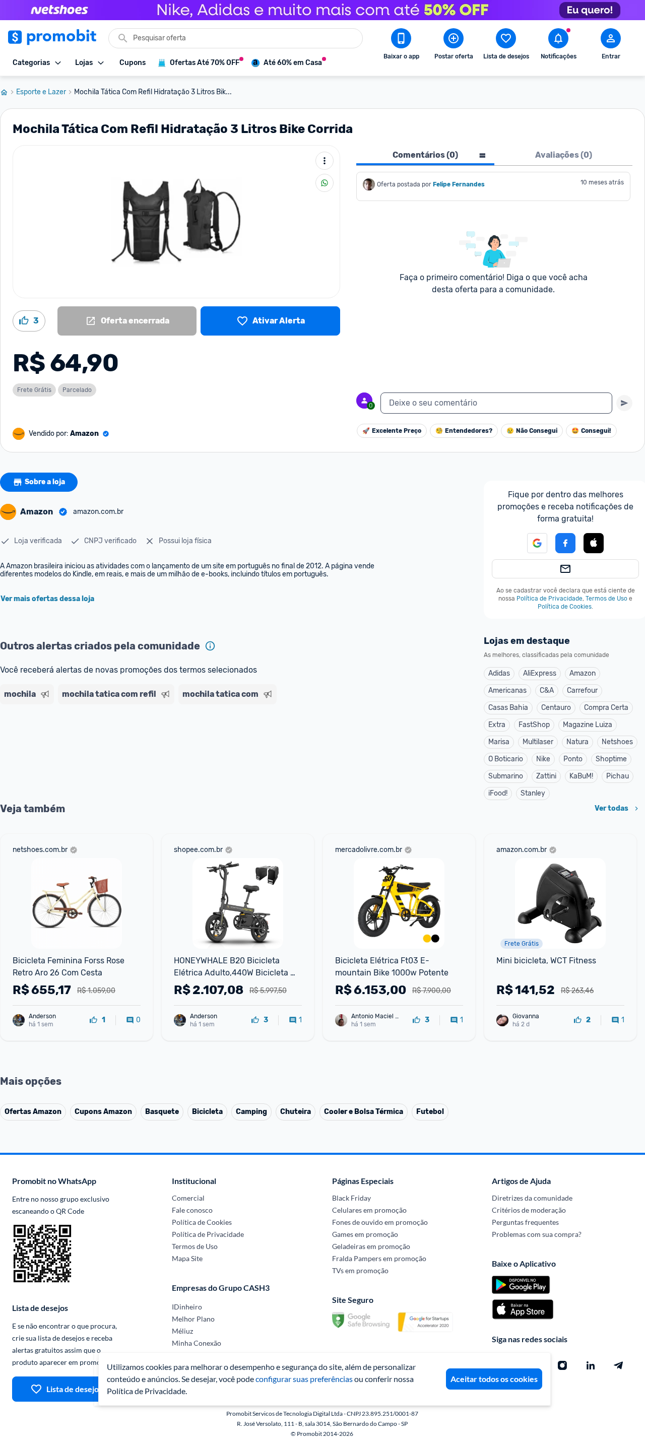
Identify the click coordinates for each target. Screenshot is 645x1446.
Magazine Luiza (587, 724)
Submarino (505, 776)
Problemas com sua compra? (537, 1234)
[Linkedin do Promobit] (590, 1365)
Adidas (499, 673)
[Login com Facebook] (565, 543)
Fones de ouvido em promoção (380, 1222)
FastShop (534, 724)
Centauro (556, 707)
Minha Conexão (196, 1343)
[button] (531, 543)
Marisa (498, 742)
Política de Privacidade (550, 598)
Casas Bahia (508, 707)
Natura (577, 742)
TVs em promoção (360, 1270)
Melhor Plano (193, 1318)
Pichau (617, 776)
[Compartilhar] (324, 183)
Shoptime (611, 759)
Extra (496, 724)
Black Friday (351, 1198)
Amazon (582, 673)
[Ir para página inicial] (8, 92)
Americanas (507, 690)
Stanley (533, 793)
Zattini (546, 776)
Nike (543, 759)
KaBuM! (581, 776)
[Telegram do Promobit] (619, 1365)
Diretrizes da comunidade (532, 1198)
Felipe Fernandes (459, 184)
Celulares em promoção (369, 1210)
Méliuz (182, 1331)
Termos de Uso (606, 598)
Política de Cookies (565, 606)
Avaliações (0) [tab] (563, 155)
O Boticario (505, 759)
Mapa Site (187, 1258)
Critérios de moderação (529, 1210)
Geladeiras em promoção (371, 1246)
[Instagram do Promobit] (562, 1365)
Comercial (188, 1198)
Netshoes (617, 742)
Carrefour (582, 690)
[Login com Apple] (594, 543)
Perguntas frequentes (525, 1222)
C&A (547, 690)
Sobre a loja (45, 482)
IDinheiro (187, 1306)
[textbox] (496, 403)
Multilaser (538, 742)
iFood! (497, 793)
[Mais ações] (324, 161)
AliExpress (539, 673)
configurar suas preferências (304, 1379)
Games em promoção (365, 1234)
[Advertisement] (193, 747)
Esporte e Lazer (41, 92)
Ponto (573, 759)
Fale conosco (192, 1210)
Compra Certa (606, 707)
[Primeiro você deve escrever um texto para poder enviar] (624, 403)
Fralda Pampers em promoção (379, 1258)
